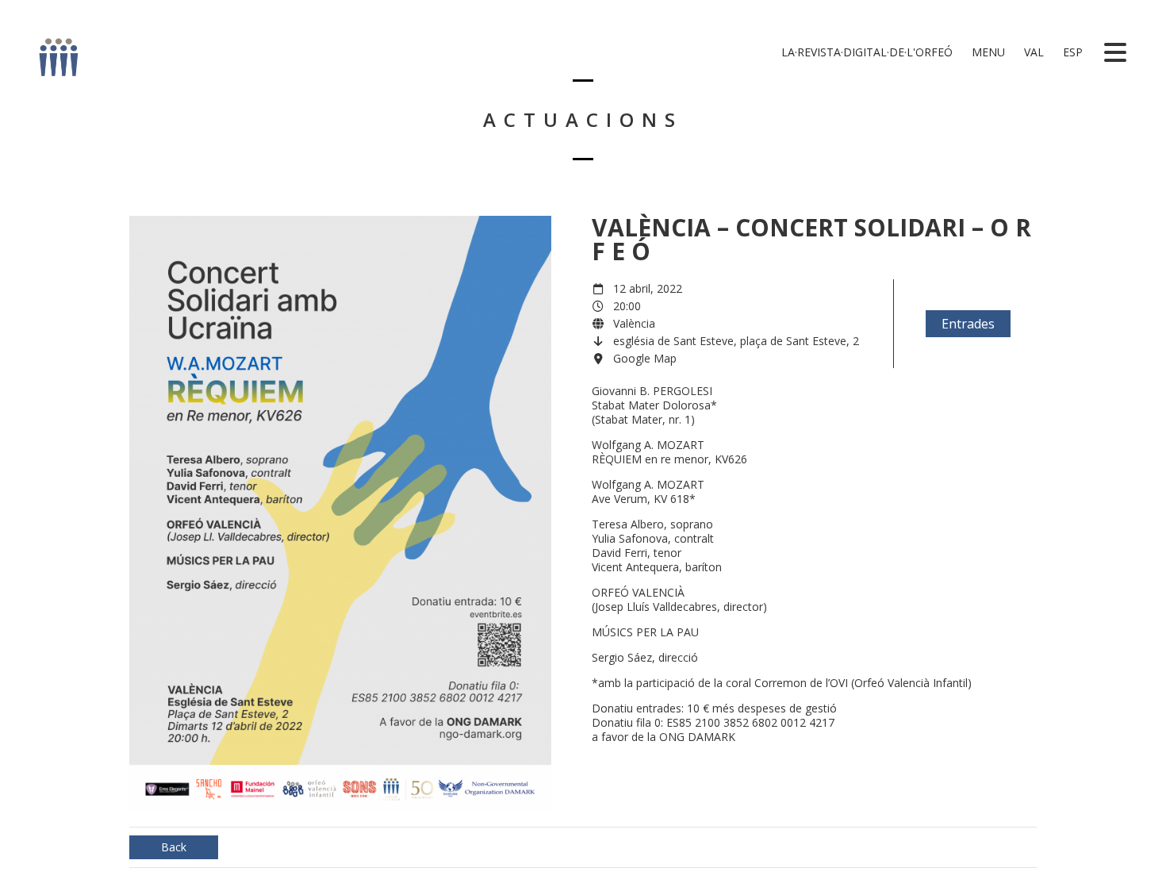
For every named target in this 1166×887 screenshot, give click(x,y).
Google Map (645, 358)
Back (173, 846)
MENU (986, 52)
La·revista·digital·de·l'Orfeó (865, 52)
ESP (1071, 52)
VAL (1032, 52)
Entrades (968, 323)
